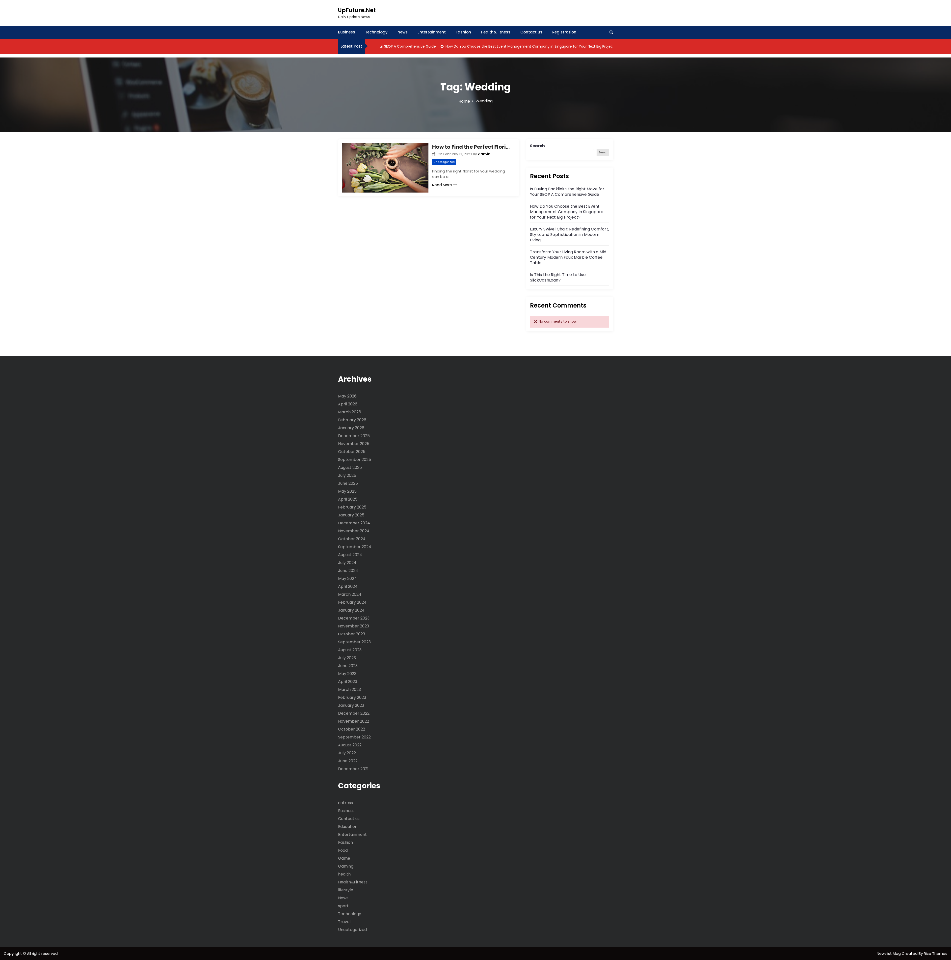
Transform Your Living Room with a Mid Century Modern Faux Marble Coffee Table (568, 257)
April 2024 (348, 586)
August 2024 (350, 555)
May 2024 (347, 578)
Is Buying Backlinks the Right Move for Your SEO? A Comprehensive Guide (567, 191)
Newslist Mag (889, 953)
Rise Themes (935, 953)
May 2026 (347, 396)
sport (343, 906)
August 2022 (350, 745)
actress (345, 803)
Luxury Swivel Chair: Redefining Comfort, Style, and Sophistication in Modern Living (569, 234)
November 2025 (353, 444)
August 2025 (350, 467)
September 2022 (354, 737)
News (402, 32)
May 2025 (347, 491)
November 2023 (353, 626)
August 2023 (350, 650)
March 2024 (349, 594)
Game (344, 858)
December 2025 (354, 436)
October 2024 (352, 539)
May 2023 (347, 674)
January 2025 (351, 515)
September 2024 (354, 547)
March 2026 (349, 412)
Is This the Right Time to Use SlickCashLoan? (558, 277)
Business (346, 32)
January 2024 (351, 610)
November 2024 (354, 531)
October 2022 (351, 729)
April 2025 (347, 499)
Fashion (463, 32)
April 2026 (347, 404)
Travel (344, 922)
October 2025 (351, 451)
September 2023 (354, 642)
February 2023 (352, 697)
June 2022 (348, 761)
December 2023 (354, 618)
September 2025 (354, 459)
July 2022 (347, 753)
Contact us (531, 32)
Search (537, 146)
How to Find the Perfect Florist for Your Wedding (471, 146)
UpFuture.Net (357, 10)
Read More (442, 184)
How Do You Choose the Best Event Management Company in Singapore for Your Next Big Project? (505, 46)
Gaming (345, 866)
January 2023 (351, 705)
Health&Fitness (495, 32)
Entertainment (432, 32)
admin (484, 154)
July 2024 (347, 562)
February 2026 (352, 420)
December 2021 (353, 769)
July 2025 (347, 475)
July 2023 (347, 658)
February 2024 (352, 602)
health (344, 874)
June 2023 (348, 666)
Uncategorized (444, 162)
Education (347, 826)
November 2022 (353, 721)
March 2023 (349, 689)
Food (343, 850)
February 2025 (352, 507)
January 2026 (351, 428)
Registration (564, 32)
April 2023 (347, 681)
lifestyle (345, 890)
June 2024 (348, 570)
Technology (376, 32)
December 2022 (354, 713)
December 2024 (354, 523)
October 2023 (351, 634)
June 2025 (348, 483)
